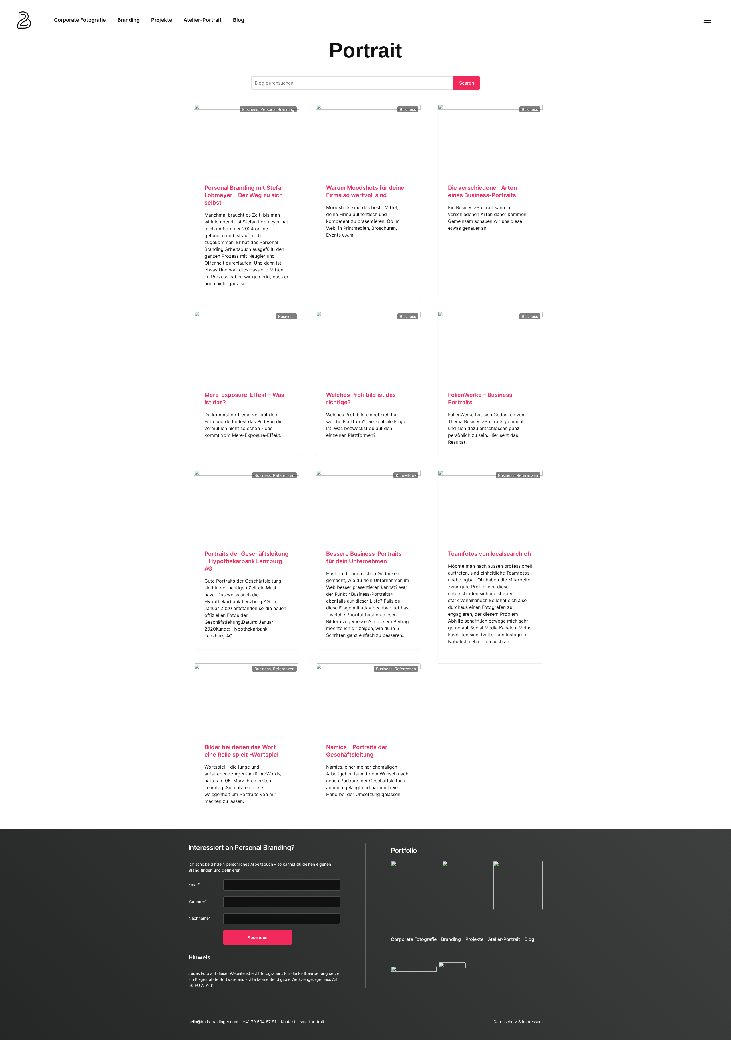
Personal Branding (277, 109)
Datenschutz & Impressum (518, 1021)
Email (194, 884)
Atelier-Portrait (203, 20)
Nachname (199, 918)
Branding (128, 20)
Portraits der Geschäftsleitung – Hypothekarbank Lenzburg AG (246, 561)
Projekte (161, 20)
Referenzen (283, 475)
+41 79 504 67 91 (259, 1021)
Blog (238, 20)
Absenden (258, 937)
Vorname (197, 901)
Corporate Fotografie (80, 20)
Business (250, 109)
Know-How (406, 475)
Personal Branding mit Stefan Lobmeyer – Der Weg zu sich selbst (244, 195)
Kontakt (288, 1021)
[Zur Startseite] (24, 20)
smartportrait (312, 1021)
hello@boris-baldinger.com (213, 1021)
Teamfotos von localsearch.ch (489, 553)
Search (466, 83)
